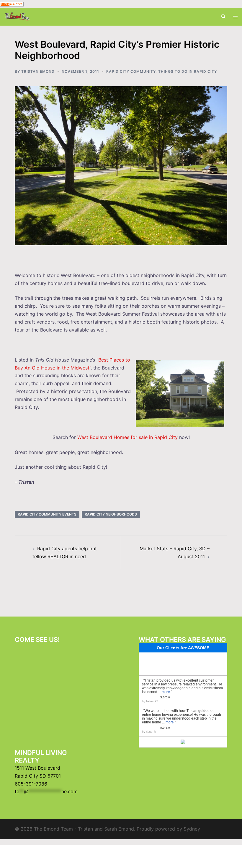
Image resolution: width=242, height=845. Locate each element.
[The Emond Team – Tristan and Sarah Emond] (17, 16)
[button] (223, 16)
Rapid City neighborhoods (111, 514)
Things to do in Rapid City (187, 71)
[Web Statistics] (12, 4)
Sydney (192, 829)
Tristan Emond (38, 71)
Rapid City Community (131, 71)
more (166, 692)
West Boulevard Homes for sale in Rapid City (127, 437)
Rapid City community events (47, 514)
